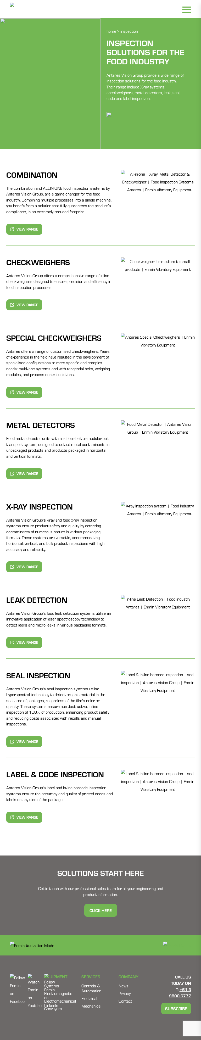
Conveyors (53, 1008)
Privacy (125, 993)
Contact (125, 1001)
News (124, 985)
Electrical (89, 998)
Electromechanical (60, 1001)
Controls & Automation (91, 988)
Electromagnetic (58, 993)
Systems (51, 985)
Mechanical (91, 1006)
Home (111, 31)
